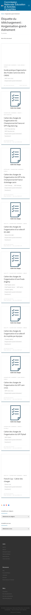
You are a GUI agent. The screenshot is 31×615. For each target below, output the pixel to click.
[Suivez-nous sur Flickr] (8, 505)
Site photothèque (6, 554)
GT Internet (18, 612)
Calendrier (5, 575)
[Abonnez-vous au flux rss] (1, 505)
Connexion (5, 591)
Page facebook (6, 556)
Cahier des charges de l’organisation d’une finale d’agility (14, 279)
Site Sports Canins (6, 551)
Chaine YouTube (6, 558)
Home (2, 14)
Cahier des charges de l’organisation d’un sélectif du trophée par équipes (14, 333)
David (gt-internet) (9, 140)
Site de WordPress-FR (7, 598)
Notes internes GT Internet (8, 579)
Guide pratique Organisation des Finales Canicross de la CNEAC (15, 72)
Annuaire (5, 577)
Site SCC (4, 549)
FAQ (3, 570)
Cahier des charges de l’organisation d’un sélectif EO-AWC (14, 229)
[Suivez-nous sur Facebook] (4, 505)
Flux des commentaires (8, 596)
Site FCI (4, 547)
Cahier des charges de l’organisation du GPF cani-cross (14, 385)
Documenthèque (6, 572)
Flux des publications (7, 593)
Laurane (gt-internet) (10, 85)
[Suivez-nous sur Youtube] (6, 505)
